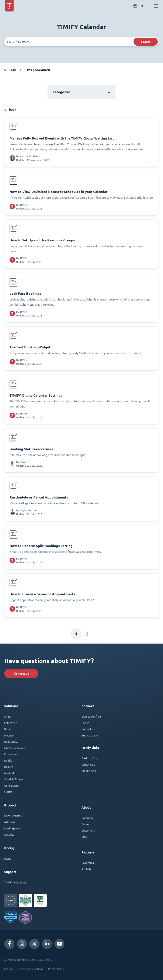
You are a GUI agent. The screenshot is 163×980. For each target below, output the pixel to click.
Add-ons (9, 821)
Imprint (8, 968)
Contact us (21, 673)
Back (12, 109)
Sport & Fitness (13, 779)
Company (87, 817)
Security (9, 834)
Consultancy (11, 785)
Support (10, 69)
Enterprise (10, 722)
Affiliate (87, 868)
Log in (85, 722)
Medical (9, 773)
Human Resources (15, 747)
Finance (9, 735)
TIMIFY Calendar (37, 69)
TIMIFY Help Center (16, 882)
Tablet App (88, 764)
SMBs (7, 716)
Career (86, 824)
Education (10, 754)
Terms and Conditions (30, 968)
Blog (84, 836)
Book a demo (90, 735)
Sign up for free (91, 716)
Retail (7, 729)
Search (145, 41)
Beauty (8, 766)
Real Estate (11, 741)
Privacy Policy (56, 968)
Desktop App (90, 758)
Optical (8, 791)
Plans (7, 858)
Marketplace (12, 828)
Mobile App (89, 770)
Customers (88, 830)
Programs (88, 862)
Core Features (13, 815)
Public (8, 760)
